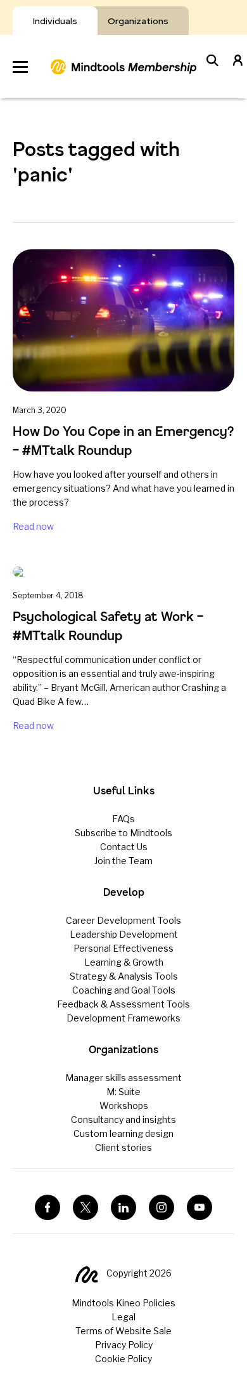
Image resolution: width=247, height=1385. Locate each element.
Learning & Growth (123, 962)
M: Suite (123, 1091)
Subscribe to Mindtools (123, 832)
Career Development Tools (123, 920)
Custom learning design (123, 1133)
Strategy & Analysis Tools (124, 976)
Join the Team (123, 860)
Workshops (123, 1105)
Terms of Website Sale (123, 1330)
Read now (33, 526)
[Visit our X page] (85, 1207)
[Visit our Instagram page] (161, 1207)
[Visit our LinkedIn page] (123, 1207)
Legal (123, 1316)
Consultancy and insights (123, 1119)
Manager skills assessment (123, 1077)
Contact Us (124, 846)
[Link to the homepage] (123, 66)
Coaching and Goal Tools (123, 990)
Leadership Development (124, 934)
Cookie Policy (123, 1358)
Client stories (123, 1147)
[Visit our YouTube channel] (199, 1207)
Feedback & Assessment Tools (123, 1004)
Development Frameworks (123, 1018)
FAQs (123, 818)
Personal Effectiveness (123, 948)
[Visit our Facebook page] (47, 1207)
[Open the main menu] (20, 67)
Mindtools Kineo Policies (123, 1302)
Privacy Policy (124, 1344)
